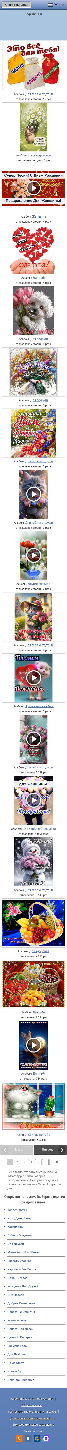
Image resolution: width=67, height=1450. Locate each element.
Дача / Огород (17, 1278)
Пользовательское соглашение (33, 1424)
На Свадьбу (15, 1363)
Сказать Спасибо (19, 1261)
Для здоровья (39, 951)
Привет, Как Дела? (20, 1329)
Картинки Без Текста (21, 1269)
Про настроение (39, 155)
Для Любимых (17, 1354)
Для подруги (39, 339)
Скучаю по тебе (39, 1135)
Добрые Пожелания (21, 1303)
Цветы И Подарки (19, 1337)
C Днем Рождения (20, 1235)
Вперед (47, 1149)
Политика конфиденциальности (31, 1418)
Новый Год (14, 1371)
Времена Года (17, 1346)
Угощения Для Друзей (22, 1286)
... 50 (55, 1162)
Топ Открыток (17, 1210)
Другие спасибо (39, 584)
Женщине (39, 216)
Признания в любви (39, 706)
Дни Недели (15, 1295)
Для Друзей (15, 1244)
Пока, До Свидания (20, 1380)
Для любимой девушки (39, 829)
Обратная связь (32, 1405)
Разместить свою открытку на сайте (32, 1411)
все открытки (16, 4)
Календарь (15, 1227)
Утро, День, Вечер (19, 1218)
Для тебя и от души (39, 94)
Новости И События (21, 1312)
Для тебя (39, 278)
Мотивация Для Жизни (23, 1252)
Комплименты (17, 1320)
